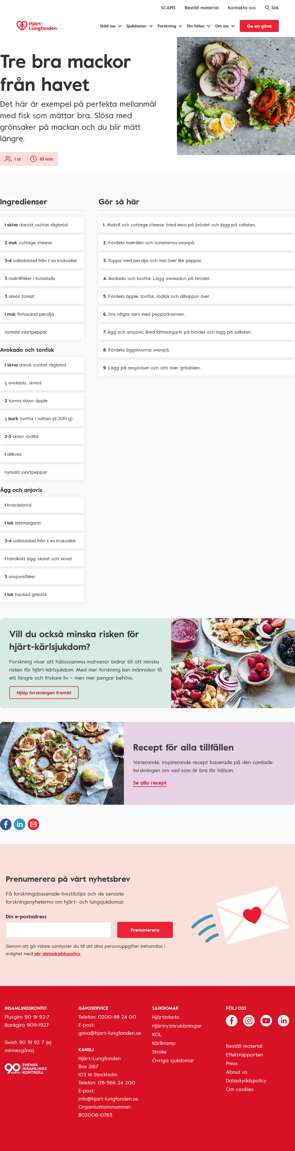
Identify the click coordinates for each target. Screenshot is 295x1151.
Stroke (159, 1051)
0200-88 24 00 (117, 1016)
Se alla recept (150, 782)
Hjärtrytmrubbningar (177, 1025)
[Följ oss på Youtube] (266, 1020)
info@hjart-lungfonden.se (108, 1098)
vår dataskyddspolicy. (57, 953)
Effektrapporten (244, 1054)
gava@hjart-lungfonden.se (109, 1033)
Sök (275, 7)
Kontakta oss (242, 7)
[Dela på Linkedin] (19, 824)
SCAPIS (168, 7)
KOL (157, 1034)
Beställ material (202, 7)
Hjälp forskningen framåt (44, 692)
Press (232, 1063)
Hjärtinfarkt (165, 1017)
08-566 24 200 (116, 1082)
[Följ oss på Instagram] (249, 1020)
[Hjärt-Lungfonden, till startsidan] (36, 26)
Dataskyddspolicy (246, 1080)
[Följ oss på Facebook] (231, 1020)
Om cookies (240, 1089)
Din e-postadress (26, 916)
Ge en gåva (259, 25)
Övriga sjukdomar (173, 1060)
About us (236, 1071)
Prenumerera (145, 929)
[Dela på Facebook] (6, 824)
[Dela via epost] (33, 824)
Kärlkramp (163, 1043)
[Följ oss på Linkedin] (283, 1020)
